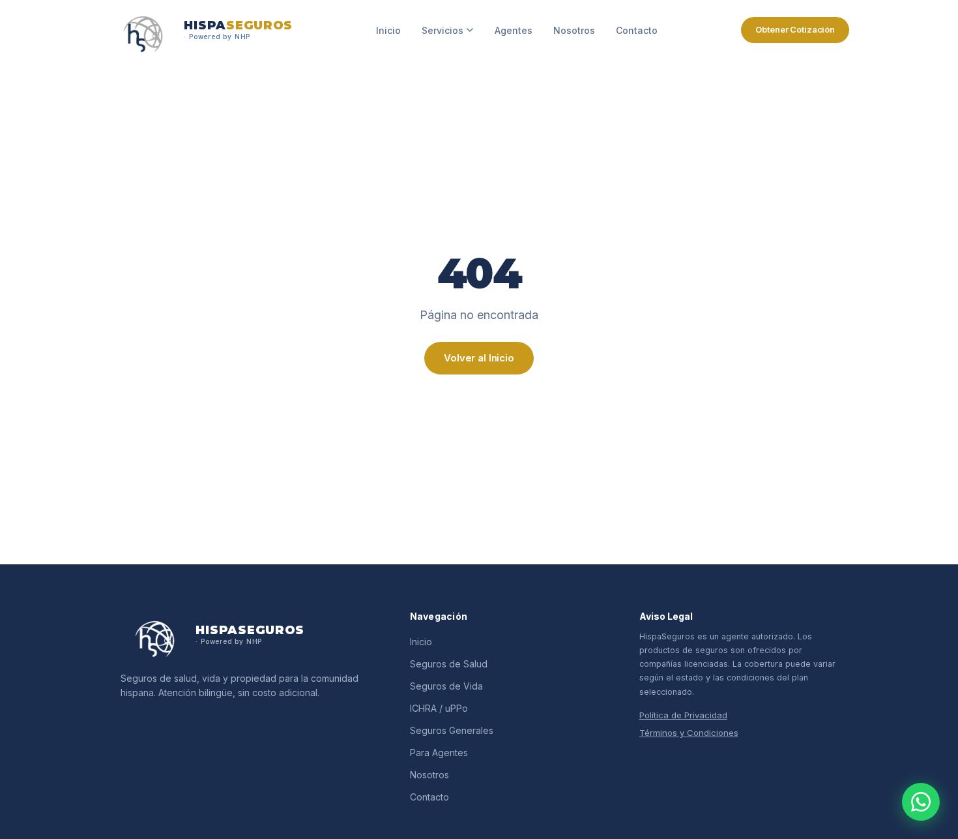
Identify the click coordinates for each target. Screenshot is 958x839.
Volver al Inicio (479, 358)
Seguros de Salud (448, 663)
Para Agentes (439, 752)
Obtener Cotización (795, 29)
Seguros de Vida (446, 686)
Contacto (637, 30)
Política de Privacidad (683, 715)
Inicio (388, 30)
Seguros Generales (451, 730)
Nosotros (574, 30)
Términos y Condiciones (688, 732)
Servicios (442, 30)
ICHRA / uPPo (439, 708)
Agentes (513, 30)
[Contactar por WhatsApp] (921, 802)
